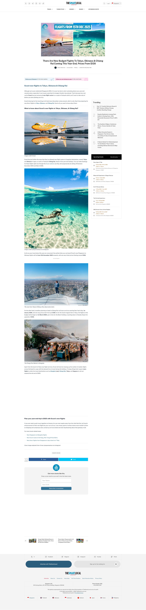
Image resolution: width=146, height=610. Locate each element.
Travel (76, 67)
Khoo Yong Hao (61, 67)
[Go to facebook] (29, 3)
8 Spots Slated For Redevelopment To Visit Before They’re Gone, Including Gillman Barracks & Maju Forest (108, 144)
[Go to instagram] (36, 3)
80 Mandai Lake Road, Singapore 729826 (105, 181)
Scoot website (50, 163)
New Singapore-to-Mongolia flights (37, 435)
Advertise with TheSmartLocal (48, 564)
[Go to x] (25, 3)
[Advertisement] (56, 517)
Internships (67, 578)
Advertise (46, 578)
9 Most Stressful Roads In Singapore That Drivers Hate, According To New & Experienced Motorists (107, 134)
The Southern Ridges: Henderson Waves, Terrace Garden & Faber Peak (107, 125)
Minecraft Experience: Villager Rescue (103, 175)
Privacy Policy (98, 578)
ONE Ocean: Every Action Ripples (101, 209)
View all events (114, 157)
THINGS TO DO (60, 9)
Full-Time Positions (75, 578)
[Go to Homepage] (73, 3)
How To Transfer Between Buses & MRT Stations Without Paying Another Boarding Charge (106, 108)
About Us (52, 578)
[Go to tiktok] (43, 3)
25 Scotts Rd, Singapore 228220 (103, 204)
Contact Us (59, 578)
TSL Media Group (79, 592)
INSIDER (71, 9)
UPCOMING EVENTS (93, 9)
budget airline (56, 453)
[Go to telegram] (32, 3)
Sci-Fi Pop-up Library (98, 186)
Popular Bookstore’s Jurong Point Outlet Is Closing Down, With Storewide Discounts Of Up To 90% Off (107, 117)
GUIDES (81, 9)
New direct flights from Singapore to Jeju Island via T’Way (43, 440)
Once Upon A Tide (97, 162)
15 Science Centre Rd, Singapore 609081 (105, 215)
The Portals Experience (99, 198)
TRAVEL (49, 9)
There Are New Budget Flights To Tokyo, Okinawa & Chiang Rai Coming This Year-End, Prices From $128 (73, 62)
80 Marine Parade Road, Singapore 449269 (105, 192)
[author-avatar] (55, 68)
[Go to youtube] (39, 3)
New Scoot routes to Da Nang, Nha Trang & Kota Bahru (42, 437)
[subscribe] (116, 564)
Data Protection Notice (87, 578)
